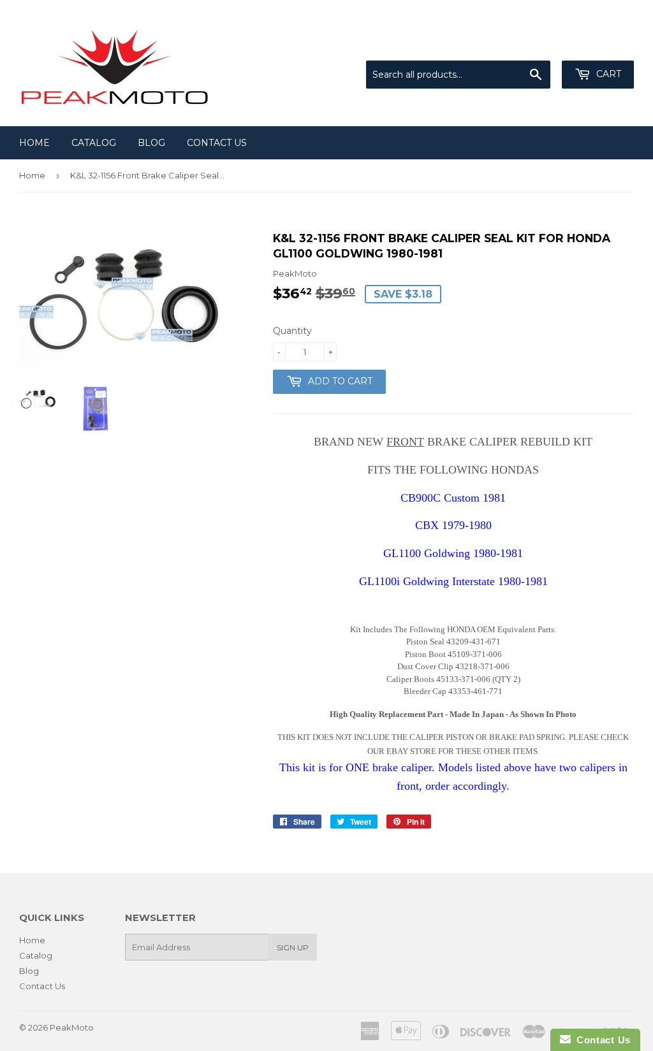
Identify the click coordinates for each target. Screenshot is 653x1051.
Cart (607, 74)
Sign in (529, 44)
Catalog (93, 143)
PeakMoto (72, 1027)
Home (34, 143)
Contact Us (217, 143)
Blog (151, 143)
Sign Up (293, 947)
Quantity (292, 331)
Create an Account (597, 44)
